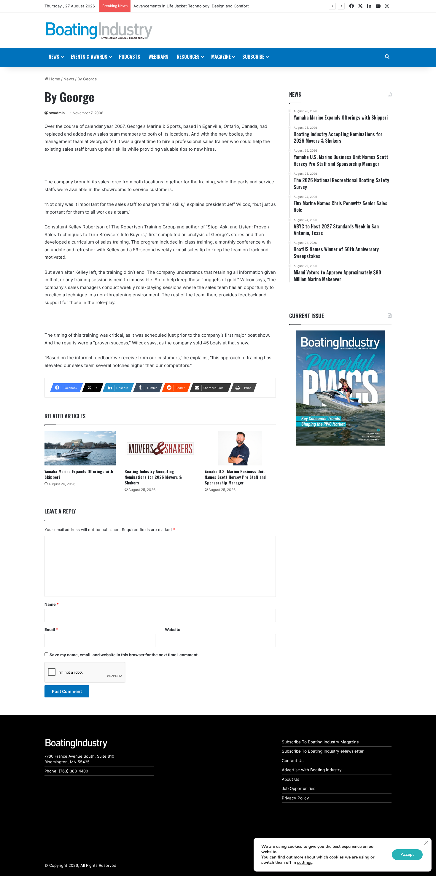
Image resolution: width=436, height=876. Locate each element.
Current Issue (306, 315)
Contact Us (292, 760)
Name (51, 604)
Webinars (158, 56)
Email (51, 629)
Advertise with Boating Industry (312, 769)
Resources (188, 56)
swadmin (57, 113)
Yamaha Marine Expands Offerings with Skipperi (78, 474)
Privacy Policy (295, 798)
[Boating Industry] (99, 31)
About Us (290, 779)
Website (172, 629)
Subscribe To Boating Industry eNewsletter (323, 751)
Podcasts (129, 56)
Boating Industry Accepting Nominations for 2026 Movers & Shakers (153, 477)
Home (54, 79)
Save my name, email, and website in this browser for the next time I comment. (124, 654)
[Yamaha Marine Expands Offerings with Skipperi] (80, 448)
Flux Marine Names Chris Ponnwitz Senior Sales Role (182, 6)
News (68, 79)
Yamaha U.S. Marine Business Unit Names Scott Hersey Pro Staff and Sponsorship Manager (235, 477)
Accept (407, 854)
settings (304, 862)
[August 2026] (340, 388)
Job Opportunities (298, 788)
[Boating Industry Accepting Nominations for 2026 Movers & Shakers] (160, 448)
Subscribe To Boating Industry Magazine (320, 742)
